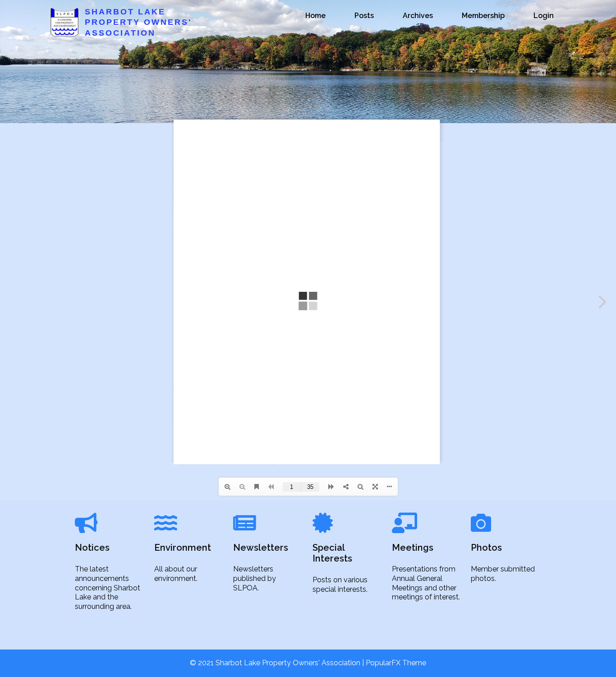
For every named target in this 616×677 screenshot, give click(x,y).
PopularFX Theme (396, 663)
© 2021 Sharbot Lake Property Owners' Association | (278, 663)
